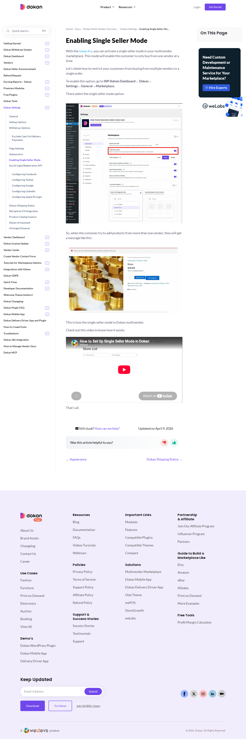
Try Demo (60, 705)
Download (32, 705)
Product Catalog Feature (23, 216)
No (164, 443)
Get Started (215, 6)
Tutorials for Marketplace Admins (22, 262)
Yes (174, 443)
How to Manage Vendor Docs (20, 346)
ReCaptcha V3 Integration (23, 211)
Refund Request (12, 75)
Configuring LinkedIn (23, 191)
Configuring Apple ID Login (27, 196)
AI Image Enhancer (19, 228)
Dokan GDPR (11, 275)
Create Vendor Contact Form (20, 256)
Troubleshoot (11, 333)
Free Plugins (10, 94)
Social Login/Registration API (25, 165)
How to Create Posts (15, 326)
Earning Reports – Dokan (18, 81)
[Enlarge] (178, 108)
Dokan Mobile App (14, 314)
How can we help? (107, 428)
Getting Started (12, 43)
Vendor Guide (11, 249)
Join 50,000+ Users (88, 705)
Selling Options (17, 122)
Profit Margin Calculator (195, 622)
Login (197, 7)
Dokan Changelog (13, 301)
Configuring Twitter (23, 179)
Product (105, 7)
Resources (125, 7)
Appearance (16, 154)
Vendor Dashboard (14, 237)
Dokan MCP (10, 352)
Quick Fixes (10, 282)
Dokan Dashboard (14, 56)
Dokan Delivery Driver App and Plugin (25, 320)
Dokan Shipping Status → (164, 459)
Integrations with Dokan (17, 269)
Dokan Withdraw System (18, 49)
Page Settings (16, 148)
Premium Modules (14, 88)
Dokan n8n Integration (16, 339)
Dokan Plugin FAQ (14, 307)
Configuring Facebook (24, 174)
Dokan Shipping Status (22, 205)
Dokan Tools (10, 101)
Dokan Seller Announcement (20, 68)
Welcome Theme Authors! (18, 294)
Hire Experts (218, 88)
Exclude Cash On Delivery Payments (26, 138)
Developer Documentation (18, 288)
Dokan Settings (12, 107)
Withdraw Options (19, 127)
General (13, 116)
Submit (93, 691)
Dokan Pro (85, 51)
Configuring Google (22, 185)
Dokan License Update (16, 243)
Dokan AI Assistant (19, 222)
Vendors (8, 62)
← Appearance (76, 459)
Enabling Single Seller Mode (24, 159)
